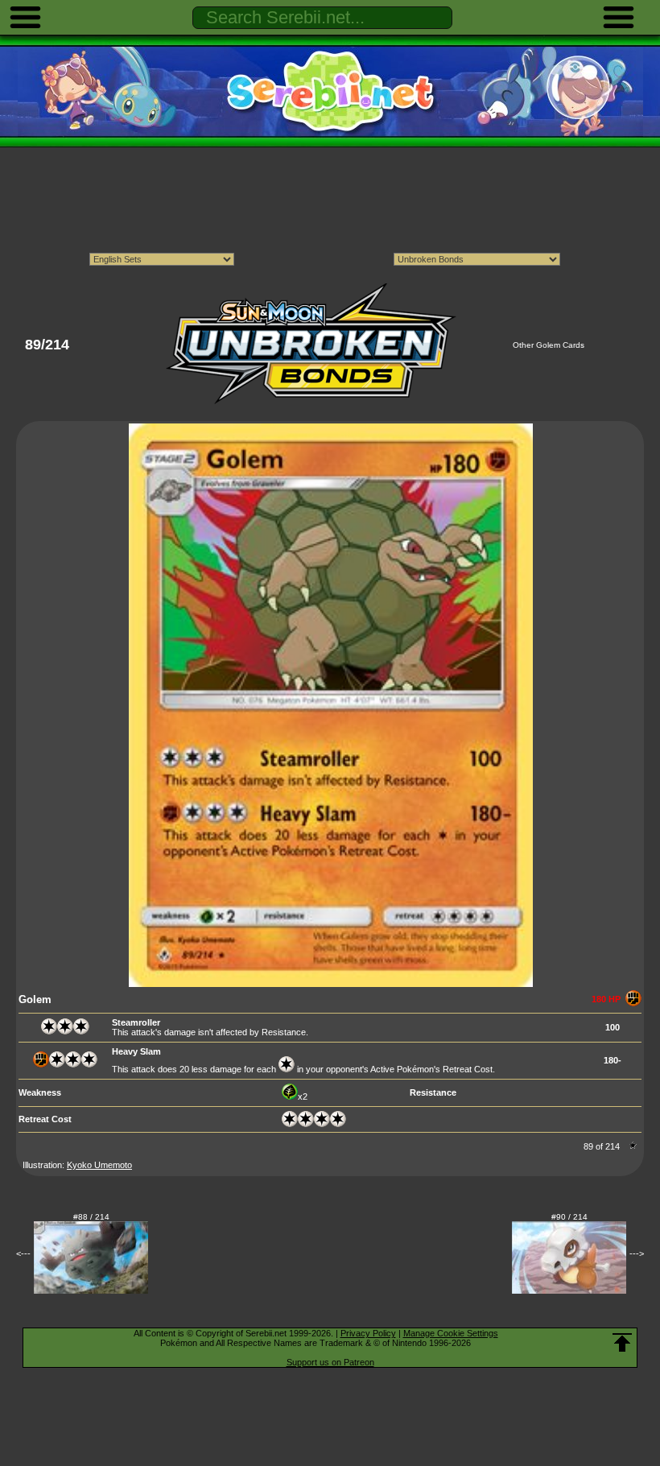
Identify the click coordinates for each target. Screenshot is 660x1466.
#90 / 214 (569, 1216)
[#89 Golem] (331, 984)
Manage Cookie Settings (450, 1333)
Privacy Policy (368, 1333)
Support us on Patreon (330, 1362)
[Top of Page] (622, 1342)
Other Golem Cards (548, 345)
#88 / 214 (91, 1216)
